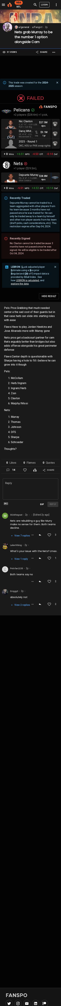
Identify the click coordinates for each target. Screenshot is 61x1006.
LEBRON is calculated (27, 280)
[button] (11, 463)
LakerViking (16, 545)
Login (44, 4)
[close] (57, 82)
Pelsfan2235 (16, 568)
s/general (24, 27)
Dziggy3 (14, 591)
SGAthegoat (16, 515)
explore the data (20, 283)
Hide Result (49, 296)
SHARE (43, 52)
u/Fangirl (37, 27)
